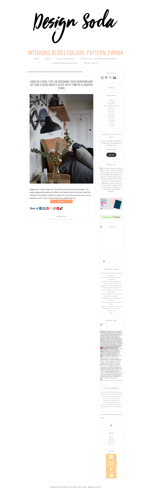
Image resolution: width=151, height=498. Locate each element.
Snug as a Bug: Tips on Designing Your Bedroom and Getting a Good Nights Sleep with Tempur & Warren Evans (61, 85)
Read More (61, 201)
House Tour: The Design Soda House (99, 58)
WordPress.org (111, 443)
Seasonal (111, 122)
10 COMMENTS (70, 219)
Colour (111, 99)
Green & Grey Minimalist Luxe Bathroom (111, 380)
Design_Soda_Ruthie (106, 392)
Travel (111, 126)
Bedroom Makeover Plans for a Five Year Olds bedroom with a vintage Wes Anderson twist (111, 308)
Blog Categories (66, 58)
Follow (102, 418)
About (48, 58)
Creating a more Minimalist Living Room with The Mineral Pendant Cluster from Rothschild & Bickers (111, 370)
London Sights (111, 116)
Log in (111, 437)
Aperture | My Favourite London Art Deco (111, 285)
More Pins (106, 348)
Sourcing (111, 124)
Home (36, 58)
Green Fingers (111, 110)
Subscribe (111, 155)
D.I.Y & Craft (111, 101)
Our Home (111, 118)
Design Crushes (111, 103)
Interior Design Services (65, 63)
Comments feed (111, 441)
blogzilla (98, 487)
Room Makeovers (111, 120)
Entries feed (111, 439)
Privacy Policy (91, 63)
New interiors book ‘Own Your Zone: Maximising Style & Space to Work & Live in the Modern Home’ (111, 376)
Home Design (57, 219)
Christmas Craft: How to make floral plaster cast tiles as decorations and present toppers (111, 290)
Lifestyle (64, 219)
